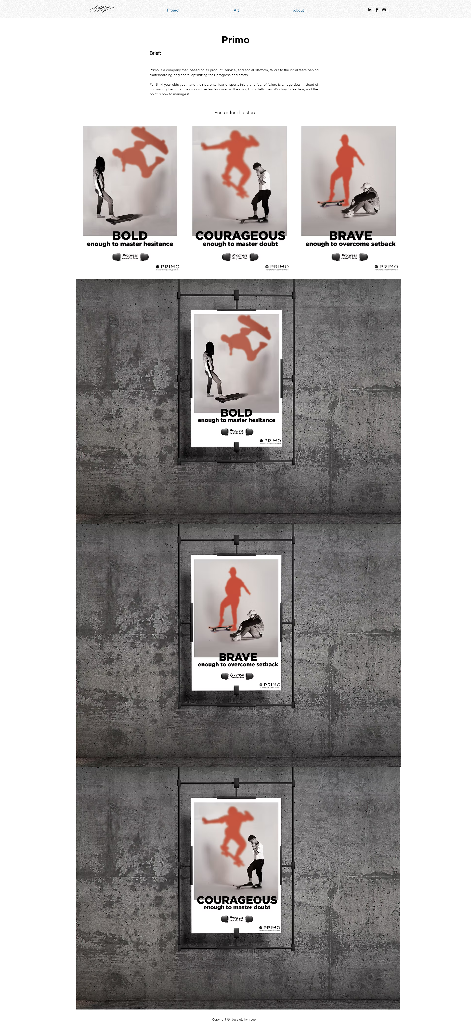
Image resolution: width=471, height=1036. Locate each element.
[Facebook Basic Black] (377, 10)
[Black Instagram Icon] (384, 10)
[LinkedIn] (370, 10)
